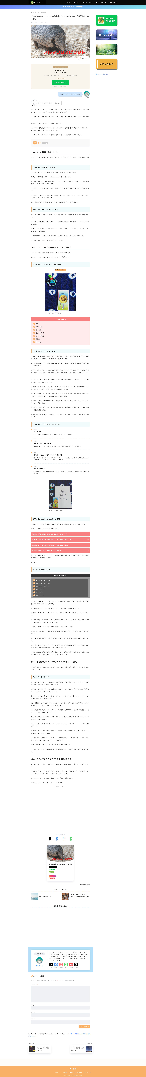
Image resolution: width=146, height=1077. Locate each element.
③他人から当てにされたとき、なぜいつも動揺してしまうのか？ (51, 545)
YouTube (71, 967)
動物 (88, 885)
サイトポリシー (88, 1072)
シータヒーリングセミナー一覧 (79, 2)
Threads (76, 967)
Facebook (56, 967)
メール (33, 1012)
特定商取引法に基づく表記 (75, 1072)
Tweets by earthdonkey (101, 74)
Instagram (61, 967)
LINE (66, 967)
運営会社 (65, 1072)
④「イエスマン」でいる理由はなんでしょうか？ (46, 551)
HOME (73, 1069)
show (45, 143)
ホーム (68, 2)
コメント (34, 984)
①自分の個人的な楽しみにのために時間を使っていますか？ (49, 534)
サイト (33, 1019)
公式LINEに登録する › (60, 82)
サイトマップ (58, 1072)
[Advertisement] (60, 799)
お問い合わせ (113, 2)
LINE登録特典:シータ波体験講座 (73, 7)
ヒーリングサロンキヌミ (102, 2)
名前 (32, 1005)
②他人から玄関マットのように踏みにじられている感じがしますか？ (52, 540)
